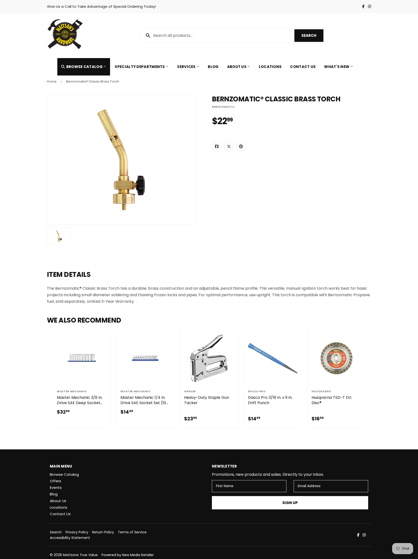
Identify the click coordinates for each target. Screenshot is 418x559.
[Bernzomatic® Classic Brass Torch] (59, 236)
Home (52, 81)
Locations (270, 66)
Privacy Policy (77, 532)
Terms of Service (132, 532)
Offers (55, 480)
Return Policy (103, 532)
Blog (213, 66)
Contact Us (303, 66)
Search (312, 35)
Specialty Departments (140, 66)
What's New (337, 66)
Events (56, 487)
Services (186, 66)
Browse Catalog (84, 66)
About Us (237, 66)
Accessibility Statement (70, 537)
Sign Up (290, 502)
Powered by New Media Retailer (128, 554)
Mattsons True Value (80, 554)
